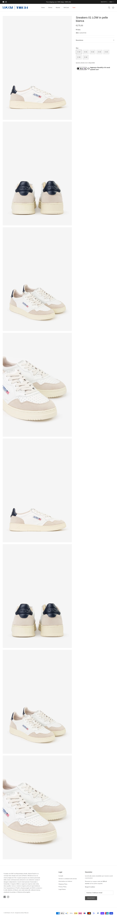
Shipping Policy (62, 884)
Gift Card (66, 7)
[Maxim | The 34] (15, 8)
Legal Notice (62, 889)
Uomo (43, 7)
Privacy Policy (62, 886)
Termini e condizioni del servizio (67, 878)
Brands (58, 7)
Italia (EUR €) (104, 1)
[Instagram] (6, 2)
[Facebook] (3, 2)
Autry (78, 29)
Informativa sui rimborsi (65, 881)
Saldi (73, 7)
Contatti (60, 876)
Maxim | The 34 (10, 912)
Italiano (111, 1)
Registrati (91, 898)
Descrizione (79, 40)
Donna (50, 7)
